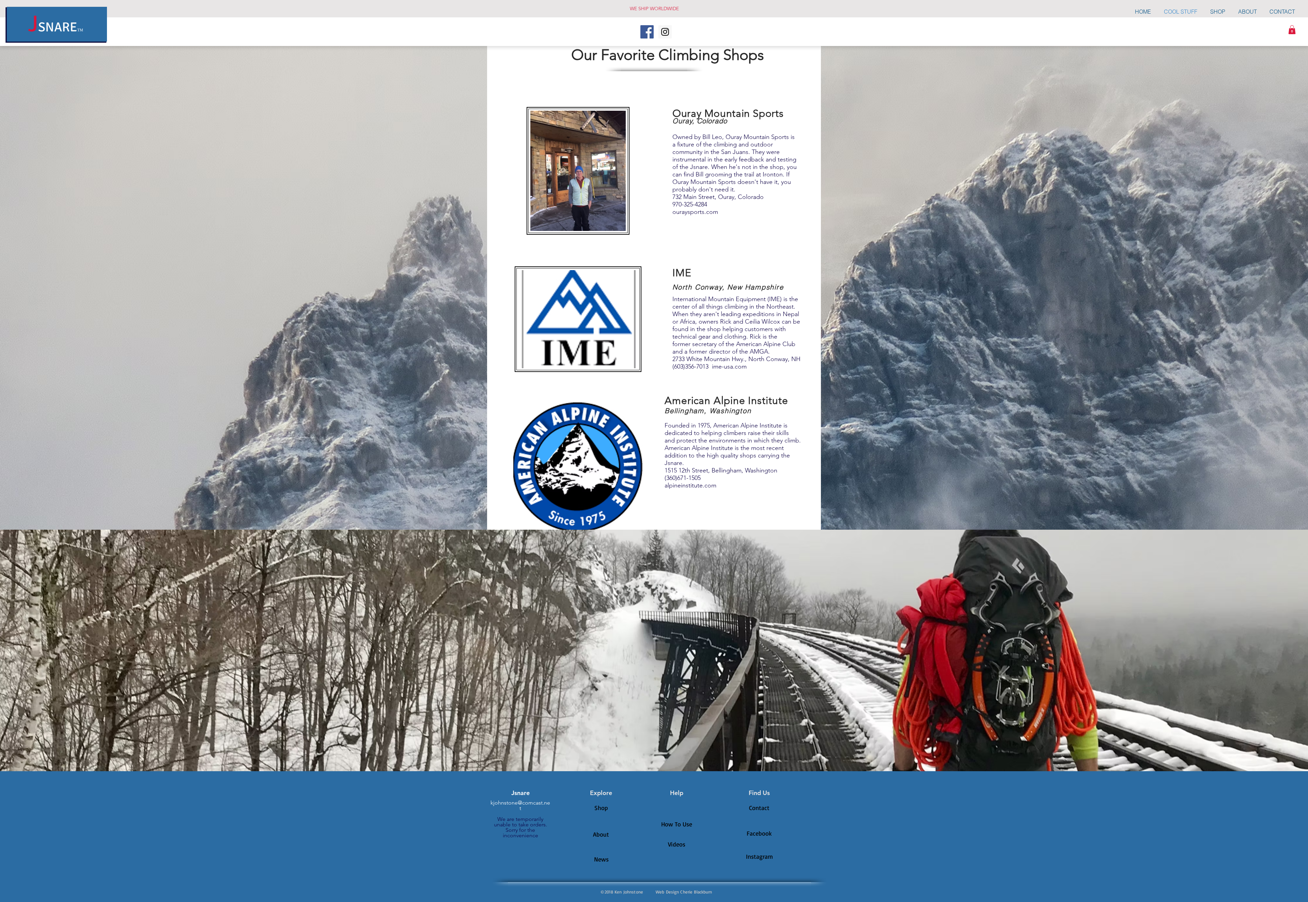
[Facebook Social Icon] (647, 31)
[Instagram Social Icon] (665, 31)
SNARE (57, 27)
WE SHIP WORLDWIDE (654, 8)
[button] (1292, 29)
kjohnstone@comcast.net (520, 805)
